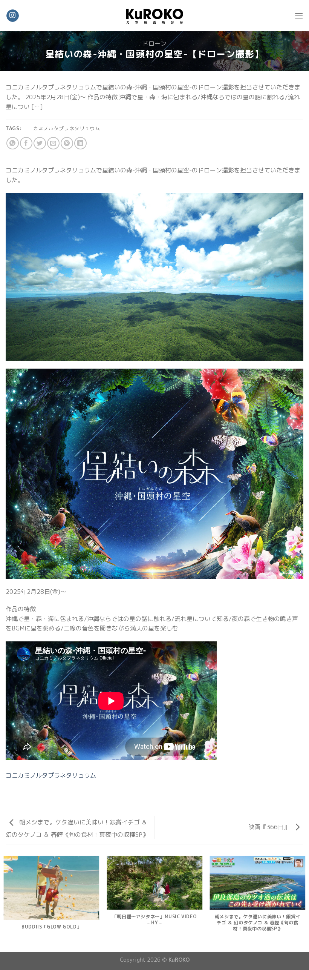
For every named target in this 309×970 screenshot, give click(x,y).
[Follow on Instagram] (12, 15)
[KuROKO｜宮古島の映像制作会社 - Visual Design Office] (154, 15)
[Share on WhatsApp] (12, 143)
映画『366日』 (269, 827)
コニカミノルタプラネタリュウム (51, 775)
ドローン (154, 43)
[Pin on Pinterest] (67, 143)
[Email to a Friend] (53, 143)
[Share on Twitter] (40, 143)
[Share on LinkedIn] (80, 143)
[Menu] (298, 15)
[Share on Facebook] (26, 143)
